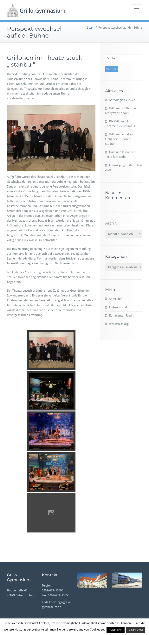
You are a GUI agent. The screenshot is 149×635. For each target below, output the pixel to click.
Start (90, 27)
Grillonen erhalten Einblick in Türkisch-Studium (119, 139)
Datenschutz (136, 629)
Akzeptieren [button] (115, 629)
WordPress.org (119, 324)
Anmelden (115, 299)
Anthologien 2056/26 (122, 100)
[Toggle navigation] (136, 8)
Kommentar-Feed (120, 315)
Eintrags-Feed (118, 307)
